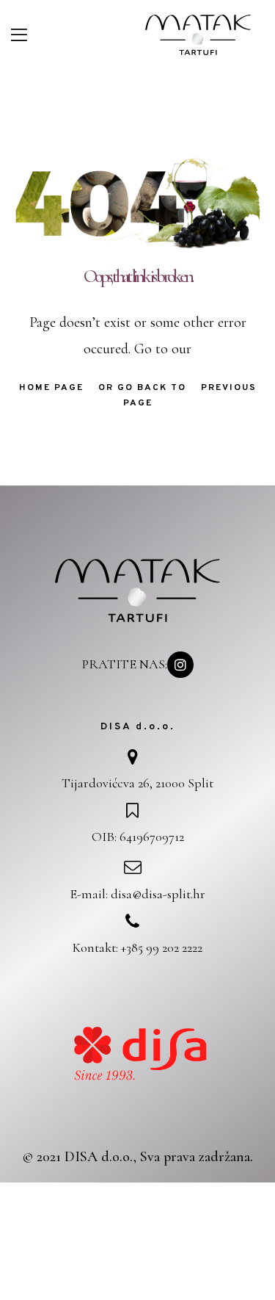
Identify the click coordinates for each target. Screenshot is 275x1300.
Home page (51, 388)
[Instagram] (180, 664)
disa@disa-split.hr (158, 894)
